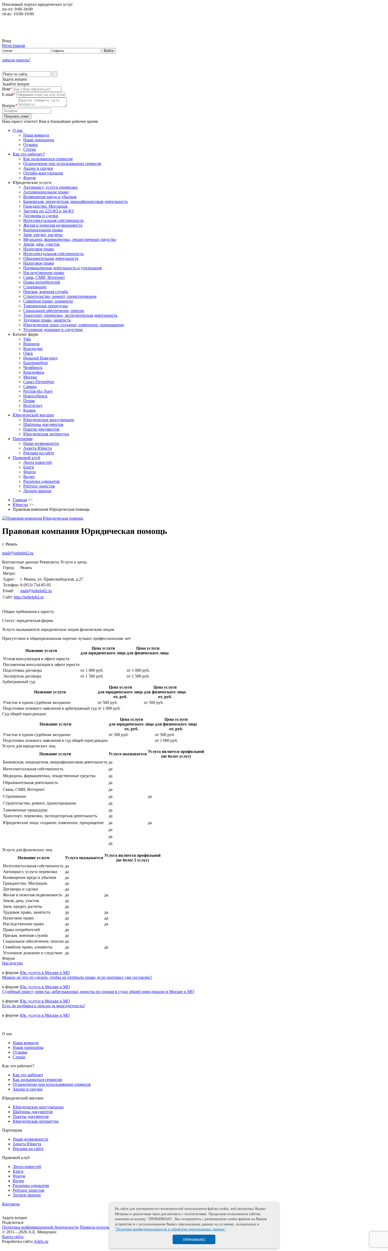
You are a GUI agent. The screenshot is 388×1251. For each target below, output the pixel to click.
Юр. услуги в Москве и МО (45, 972)
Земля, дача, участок (41, 244)
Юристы (20, 504)
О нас (18, 130)
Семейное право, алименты (48, 301)
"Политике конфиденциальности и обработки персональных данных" (170, 1229)
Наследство (12, 963)
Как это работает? (29, 154)
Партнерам (22, 438)
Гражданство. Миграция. (45, 206)
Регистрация (13, 45)
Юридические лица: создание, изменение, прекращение (73, 325)
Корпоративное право (43, 230)
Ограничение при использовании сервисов (62, 163)
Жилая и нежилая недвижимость (52, 225)
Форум (29, 178)
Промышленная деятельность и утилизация (62, 268)
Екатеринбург (35, 363)
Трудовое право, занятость (47, 320)
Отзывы (30, 144)
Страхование (34, 287)
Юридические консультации (48, 419)
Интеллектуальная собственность (53, 220)
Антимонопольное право (46, 192)
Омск (28, 353)
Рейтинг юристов (39, 486)
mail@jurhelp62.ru (18, 553)
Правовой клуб (26, 457)
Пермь (29, 400)
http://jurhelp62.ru (29, 597)
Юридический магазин (33, 415)
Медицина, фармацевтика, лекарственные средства (69, 239)
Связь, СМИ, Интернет (44, 277)
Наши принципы (38, 140)
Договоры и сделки (40, 215)
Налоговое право (38, 249)
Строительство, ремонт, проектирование (60, 296)
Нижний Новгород (40, 358)
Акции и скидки (38, 168)
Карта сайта (12, 1236)
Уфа (27, 339)
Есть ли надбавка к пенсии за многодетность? (43, 1006)
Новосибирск (35, 396)
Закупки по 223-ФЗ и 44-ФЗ (48, 211)
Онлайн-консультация (43, 173)
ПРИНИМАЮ (194, 1240)
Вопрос (10, 105)
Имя (7, 89)
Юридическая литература (46, 434)
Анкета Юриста (37, 448)
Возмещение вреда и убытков (50, 196)
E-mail (8, 94)
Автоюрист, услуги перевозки (50, 187)
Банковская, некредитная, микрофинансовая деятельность (75, 201)
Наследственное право (43, 272)
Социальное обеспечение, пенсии (53, 310)
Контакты (11, 1204)
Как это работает (28, 1075)
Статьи (29, 149)
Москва (30, 377)
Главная (20, 500)
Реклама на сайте (38, 453)
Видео (29, 476)
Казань (29, 410)
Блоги (28, 467)
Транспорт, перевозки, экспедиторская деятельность (70, 315)
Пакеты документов (41, 429)
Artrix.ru (41, 1241)
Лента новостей (37, 462)
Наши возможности (41, 443)
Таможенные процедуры (45, 306)
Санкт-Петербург (38, 381)
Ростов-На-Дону (38, 391)
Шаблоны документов (43, 424)
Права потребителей (41, 282)
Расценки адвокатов (41, 481)
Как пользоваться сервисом (48, 159)
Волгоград (32, 405)
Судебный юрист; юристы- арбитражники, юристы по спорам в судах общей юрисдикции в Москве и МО (98, 991)
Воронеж (31, 344)
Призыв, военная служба (45, 291)
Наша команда (36, 135)
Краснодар (32, 348)
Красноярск (33, 372)
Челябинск (32, 367)
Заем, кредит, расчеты (43, 234)
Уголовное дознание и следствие (53, 329)
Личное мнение (37, 491)
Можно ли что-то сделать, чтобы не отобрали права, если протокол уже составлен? (77, 977)
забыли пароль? (16, 60)
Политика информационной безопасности (40, 1227)
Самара (29, 386)
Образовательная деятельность (50, 258)
